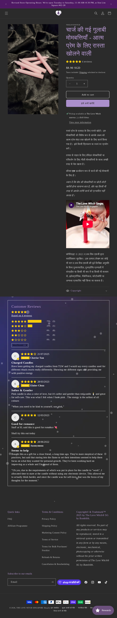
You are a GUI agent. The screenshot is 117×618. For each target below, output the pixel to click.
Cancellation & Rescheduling (55, 564)
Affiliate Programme (17, 526)
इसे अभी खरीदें (87, 103)
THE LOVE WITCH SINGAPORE (29, 608)
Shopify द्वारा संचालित (51, 608)
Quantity (70, 78)
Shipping (83, 72)
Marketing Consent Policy (54, 533)
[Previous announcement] (6, 4)
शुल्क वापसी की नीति (68, 608)
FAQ (10, 519)
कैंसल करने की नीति (60, 611)
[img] (29, 354)
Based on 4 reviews (21, 315)
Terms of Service (50, 539)
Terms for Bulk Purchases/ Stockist (54, 548)
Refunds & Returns (51, 557)
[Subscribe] (52, 582)
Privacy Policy (49, 519)
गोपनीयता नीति (82, 608)
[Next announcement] (111, 4)
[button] (6, 13)
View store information (80, 122)
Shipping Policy (49, 526)
